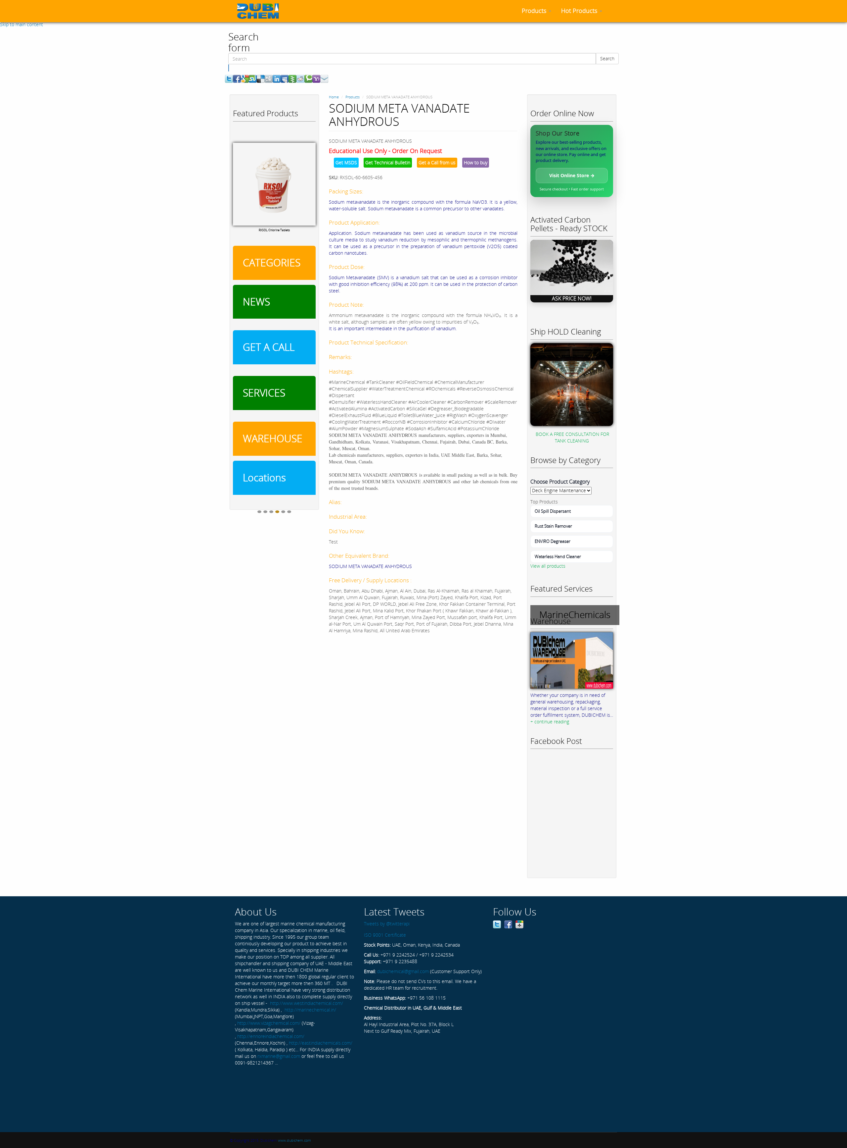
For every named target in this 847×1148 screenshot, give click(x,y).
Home (334, 96)
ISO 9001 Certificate (385, 935)
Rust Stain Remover (553, 526)
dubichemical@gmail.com (403, 971)
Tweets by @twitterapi (387, 923)
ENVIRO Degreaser (552, 541)
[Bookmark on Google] (245, 78)
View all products (547, 566)
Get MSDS (346, 162)
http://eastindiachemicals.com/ (320, 1043)
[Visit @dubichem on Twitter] (497, 924)
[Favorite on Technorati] (308, 78)
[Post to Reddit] (300, 78)
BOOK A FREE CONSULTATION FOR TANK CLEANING (572, 437)
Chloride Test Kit (274, 216)
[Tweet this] (229, 78)
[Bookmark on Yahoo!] (316, 78)
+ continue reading (549, 721)
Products (535, 11)
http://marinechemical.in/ (310, 1010)
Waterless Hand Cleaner (558, 556)
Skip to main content (21, 24)
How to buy (475, 162)
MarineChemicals (574, 614)
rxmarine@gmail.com (278, 1056)
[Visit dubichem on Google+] (519, 924)
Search (607, 58)
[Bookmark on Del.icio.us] (261, 78)
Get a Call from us (437, 162)
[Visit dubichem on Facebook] (508, 924)
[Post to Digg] (269, 78)
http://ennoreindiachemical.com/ (270, 1036)
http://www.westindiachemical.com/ (306, 1003)
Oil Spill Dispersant (553, 511)
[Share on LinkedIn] (277, 78)
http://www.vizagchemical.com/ (268, 1023)
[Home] (260, 11)
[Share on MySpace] (285, 78)
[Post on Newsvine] (292, 78)
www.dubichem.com (294, 1140)
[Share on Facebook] (237, 78)
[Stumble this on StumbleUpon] (253, 78)
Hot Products (580, 11)
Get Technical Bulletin (387, 162)
